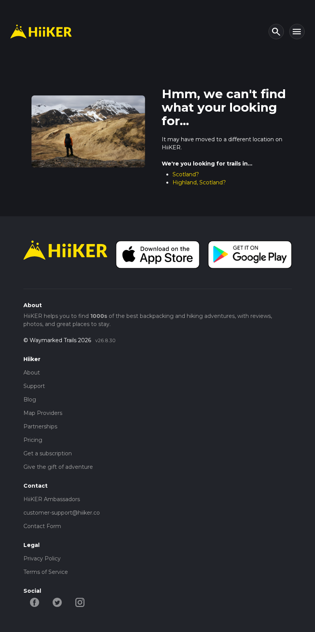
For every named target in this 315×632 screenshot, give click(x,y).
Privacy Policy (42, 558)
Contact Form (42, 526)
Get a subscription (47, 453)
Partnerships (40, 426)
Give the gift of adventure (58, 466)
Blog (29, 399)
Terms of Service (45, 571)
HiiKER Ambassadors (51, 499)
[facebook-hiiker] (34, 601)
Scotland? (185, 174)
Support (34, 386)
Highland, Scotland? (199, 182)
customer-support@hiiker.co (61, 512)
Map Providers (42, 413)
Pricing (32, 439)
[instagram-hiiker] (80, 601)
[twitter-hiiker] (57, 601)
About (31, 372)
